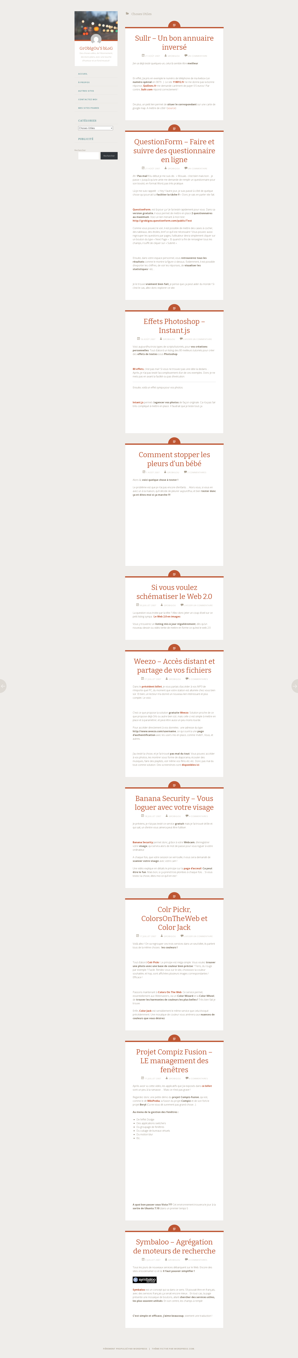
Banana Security (143, 842)
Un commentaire (197, 56)
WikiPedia (153, 1101)
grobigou (174, 56)
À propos (84, 82)
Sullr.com (147, 89)
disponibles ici (190, 765)
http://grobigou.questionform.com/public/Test (162, 220)
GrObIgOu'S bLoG (96, 48)
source (171, 108)
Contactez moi (87, 99)
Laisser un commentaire (197, 339)
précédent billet (152, 686)
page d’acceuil (192, 868)
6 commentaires (198, 1078)
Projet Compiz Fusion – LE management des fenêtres (174, 1061)
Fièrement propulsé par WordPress (125, 1348)
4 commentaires (198, 816)
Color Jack (145, 1010)
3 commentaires (198, 679)
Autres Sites (86, 90)
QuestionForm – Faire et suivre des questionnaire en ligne (174, 151)
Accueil (83, 73)
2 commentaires (196, 472)
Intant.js (138, 402)
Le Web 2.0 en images (167, 616)
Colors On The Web (170, 992)
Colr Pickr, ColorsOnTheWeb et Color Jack (174, 918)
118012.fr (178, 82)
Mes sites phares (88, 108)
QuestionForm (142, 209)
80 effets (138, 369)
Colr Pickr (153, 962)
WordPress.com (184, 1348)
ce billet (207, 1086)
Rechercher (80, 150)
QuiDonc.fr (149, 85)
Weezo (184, 712)
